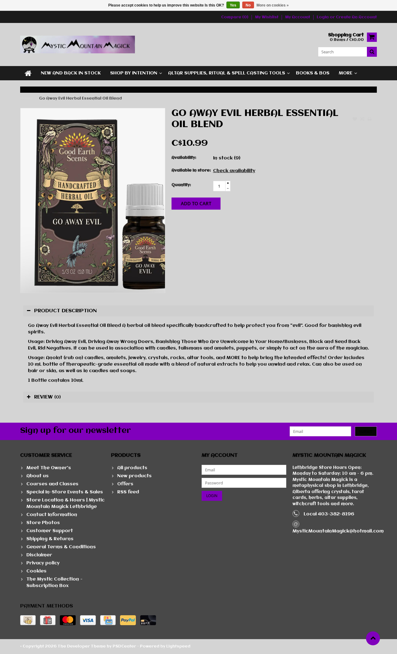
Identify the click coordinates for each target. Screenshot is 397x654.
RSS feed (128, 492)
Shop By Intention (133, 73)
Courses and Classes (52, 484)
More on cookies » (272, 5)
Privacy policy (43, 563)
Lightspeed (178, 646)
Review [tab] (47, 397)
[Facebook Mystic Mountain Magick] (208, 44)
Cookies (36, 571)
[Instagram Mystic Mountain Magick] (219, 44)
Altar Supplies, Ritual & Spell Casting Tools (226, 73)
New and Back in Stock (71, 73)
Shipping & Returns (50, 538)
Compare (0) (234, 17)
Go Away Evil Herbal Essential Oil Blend (80, 98)
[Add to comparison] (362, 119)
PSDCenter (124, 646)
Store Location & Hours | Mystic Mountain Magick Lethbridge (65, 503)
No (248, 5)
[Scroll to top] (373, 638)
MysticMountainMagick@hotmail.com (338, 531)
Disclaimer (39, 555)
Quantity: (181, 185)
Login (323, 17)
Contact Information (51, 514)
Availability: (184, 158)
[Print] (369, 119)
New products (134, 476)
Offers (125, 484)
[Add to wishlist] (355, 119)
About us (37, 476)
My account (297, 17)
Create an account (356, 17)
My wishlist (267, 17)
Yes (233, 5)
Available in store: (191, 170)
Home (26, 98)
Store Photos (43, 522)
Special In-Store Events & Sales (64, 492)
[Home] (28, 73)
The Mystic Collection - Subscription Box (54, 582)
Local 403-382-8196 (329, 514)
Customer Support (49, 530)
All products (132, 467)
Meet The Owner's (48, 467)
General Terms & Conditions (61, 547)
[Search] (372, 52)
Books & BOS (312, 73)
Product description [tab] (65, 311)
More (345, 73)
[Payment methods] (28, 620)
